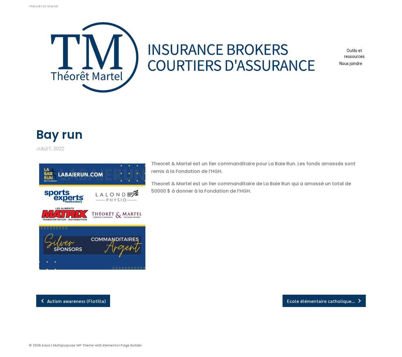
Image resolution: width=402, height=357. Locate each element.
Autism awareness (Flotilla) (76, 301)
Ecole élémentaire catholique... (321, 301)
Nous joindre (350, 63)
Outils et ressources (354, 53)
